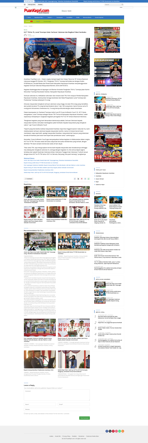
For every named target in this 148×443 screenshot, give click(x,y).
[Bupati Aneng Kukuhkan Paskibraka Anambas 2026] (57, 212)
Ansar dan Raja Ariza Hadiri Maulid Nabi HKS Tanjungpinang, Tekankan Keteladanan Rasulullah (51, 160)
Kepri (97, 182)
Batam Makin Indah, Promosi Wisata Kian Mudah (110, 328)
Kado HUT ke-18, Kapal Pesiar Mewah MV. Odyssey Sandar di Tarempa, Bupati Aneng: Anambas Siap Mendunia (100, 221)
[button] (122, 4)
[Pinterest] (113, 431)
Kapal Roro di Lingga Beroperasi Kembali (110, 322)
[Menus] (25, 4)
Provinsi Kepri (47, 21)
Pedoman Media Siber (92, 436)
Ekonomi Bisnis (87, 17)
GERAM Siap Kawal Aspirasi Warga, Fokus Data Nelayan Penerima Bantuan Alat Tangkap (114, 114)
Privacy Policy (66, 436)
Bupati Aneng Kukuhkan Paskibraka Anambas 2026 (38, 170)
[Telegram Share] (85, 179)
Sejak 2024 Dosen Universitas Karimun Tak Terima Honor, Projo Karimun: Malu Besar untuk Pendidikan (107, 256)
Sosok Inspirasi (99, 17)
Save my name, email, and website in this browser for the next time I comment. (47, 413)
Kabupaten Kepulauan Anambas (105, 173)
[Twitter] (110, 431)
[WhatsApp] (119, 431)
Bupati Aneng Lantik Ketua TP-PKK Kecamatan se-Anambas (74, 1)
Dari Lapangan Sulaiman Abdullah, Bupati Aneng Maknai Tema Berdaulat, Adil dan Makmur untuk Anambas (54, 165)
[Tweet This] (78, 179)
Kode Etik (58, 436)
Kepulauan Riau (39, 17)
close (27, 7)
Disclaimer (81, 436)
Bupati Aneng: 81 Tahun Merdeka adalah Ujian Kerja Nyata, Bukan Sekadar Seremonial (48, 167)
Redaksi (40, 4)
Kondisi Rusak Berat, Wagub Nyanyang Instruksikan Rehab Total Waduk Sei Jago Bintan (110, 347)
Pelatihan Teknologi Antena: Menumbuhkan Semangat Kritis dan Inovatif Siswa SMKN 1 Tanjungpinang (106, 238)
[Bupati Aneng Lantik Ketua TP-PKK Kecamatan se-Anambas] (57, 192)
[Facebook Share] (75, 179)
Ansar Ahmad (100, 179)
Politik (77, 17)
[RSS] (122, 431)
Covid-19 (28, 21)
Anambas (98, 176)
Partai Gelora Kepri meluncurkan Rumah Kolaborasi (109, 334)
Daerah (50, 17)
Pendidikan (69, 17)
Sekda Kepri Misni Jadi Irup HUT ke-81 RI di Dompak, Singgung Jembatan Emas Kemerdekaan (51, 172)
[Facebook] (107, 431)
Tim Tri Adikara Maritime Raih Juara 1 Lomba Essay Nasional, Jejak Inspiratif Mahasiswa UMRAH (107, 262)
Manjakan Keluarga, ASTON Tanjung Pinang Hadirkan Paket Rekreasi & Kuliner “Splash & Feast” (113, 99)
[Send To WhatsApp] (88, 179)
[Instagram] (116, 431)
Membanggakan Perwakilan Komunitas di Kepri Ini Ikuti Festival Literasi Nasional (107, 268)
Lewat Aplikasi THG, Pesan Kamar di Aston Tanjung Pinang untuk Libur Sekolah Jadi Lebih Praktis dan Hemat (115, 206)
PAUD (37, 21)
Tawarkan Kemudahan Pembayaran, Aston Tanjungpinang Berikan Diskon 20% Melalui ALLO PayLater (115, 221)
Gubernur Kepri (100, 184)
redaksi (29, 34)
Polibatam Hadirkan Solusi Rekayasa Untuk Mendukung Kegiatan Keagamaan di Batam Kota (106, 244)
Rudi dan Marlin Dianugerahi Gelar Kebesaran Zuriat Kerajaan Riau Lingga (109, 317)
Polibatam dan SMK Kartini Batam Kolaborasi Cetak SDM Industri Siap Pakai (107, 250)
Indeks (51, 436)
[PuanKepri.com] (37, 11)
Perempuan (60, 17)
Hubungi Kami (31, 4)
